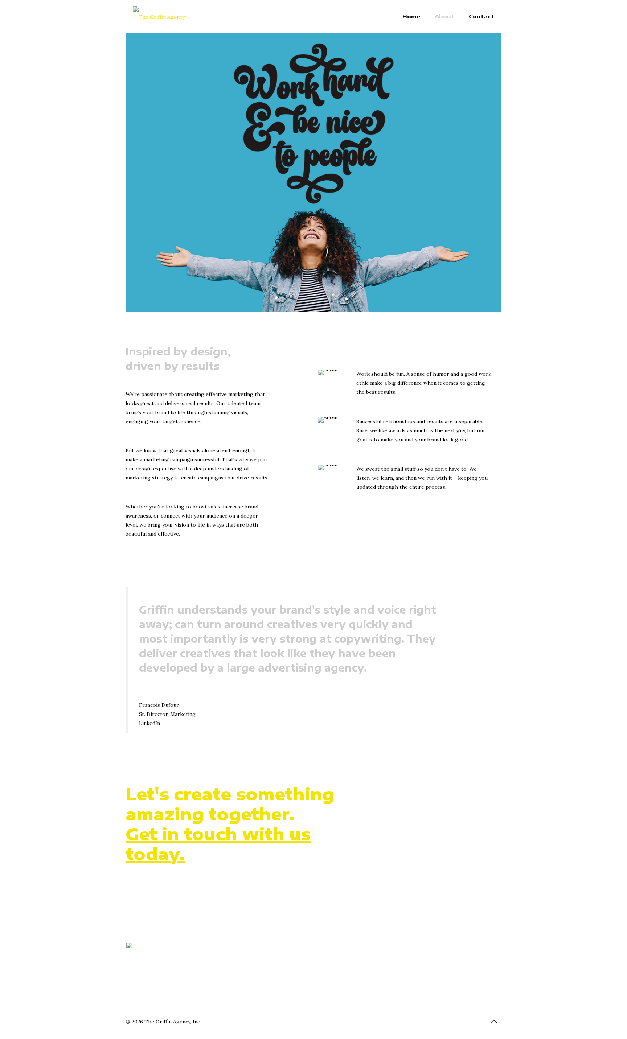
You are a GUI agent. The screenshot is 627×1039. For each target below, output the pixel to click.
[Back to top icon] (493, 1021)
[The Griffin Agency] (159, 16)
